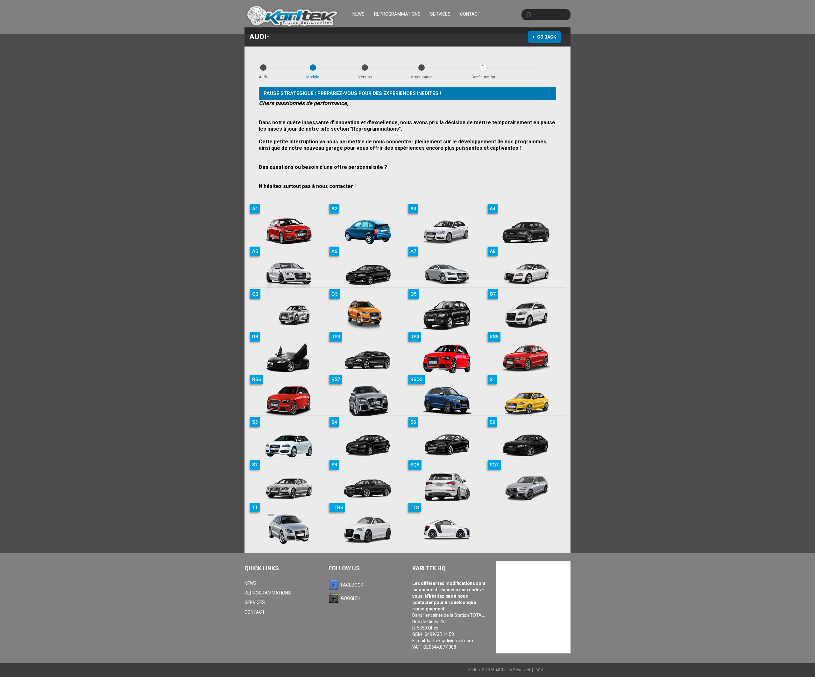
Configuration (483, 77)
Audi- (263, 77)
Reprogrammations (397, 14)
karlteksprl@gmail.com (450, 640)
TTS (414, 507)
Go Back (546, 37)
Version (365, 77)
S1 (492, 379)
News (358, 14)
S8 (334, 465)
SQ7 (494, 465)
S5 (413, 422)
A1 (255, 209)
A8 (493, 251)
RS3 (335, 337)
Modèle (312, 77)
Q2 (255, 294)
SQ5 (415, 465)
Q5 (413, 294)
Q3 (334, 294)
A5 (255, 251)
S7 (255, 465)
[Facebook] (335, 584)
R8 (255, 337)
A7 (413, 251)
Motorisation (421, 77)
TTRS (337, 507)
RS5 (494, 337)
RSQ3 (416, 379)
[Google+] (335, 598)
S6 (492, 422)
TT (255, 507)
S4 (334, 422)
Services (440, 14)
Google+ (350, 598)
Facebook (352, 584)
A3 (413, 209)
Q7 (493, 294)
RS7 (335, 379)
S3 (255, 422)
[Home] (292, 17)
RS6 (256, 379)
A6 (334, 251)
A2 (334, 209)
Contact (470, 14)
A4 (493, 209)
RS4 (414, 337)
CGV (539, 670)
